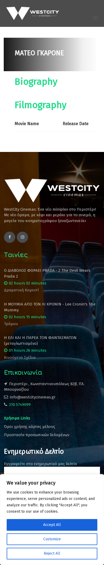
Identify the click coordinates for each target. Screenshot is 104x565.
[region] (52, 519)
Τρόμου (11, 323)
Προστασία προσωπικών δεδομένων (36, 434)
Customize (52, 539)
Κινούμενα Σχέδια (20, 357)
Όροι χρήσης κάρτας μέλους (29, 426)
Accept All (52, 524)
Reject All (52, 553)
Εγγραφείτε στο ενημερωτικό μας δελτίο (40, 463)
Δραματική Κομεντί (21, 290)
